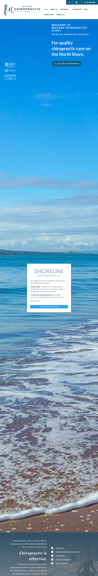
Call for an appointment (68, 63)
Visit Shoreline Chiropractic (49, 307)
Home (46, 9)
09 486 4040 (91, 2)
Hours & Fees (49, 14)
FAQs (86, 9)
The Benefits (77, 9)
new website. (59, 297)
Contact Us (60, 14)
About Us (54, 9)
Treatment (64, 9)
